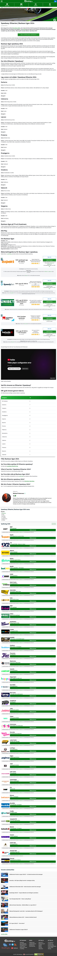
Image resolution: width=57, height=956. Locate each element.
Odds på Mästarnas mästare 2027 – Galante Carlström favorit (23, 917)
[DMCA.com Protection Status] (39, 954)
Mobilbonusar (32, 944)
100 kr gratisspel (13, 773)
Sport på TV (41, 942)
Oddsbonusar (31, 942)
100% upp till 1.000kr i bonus (15, 591)
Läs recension (21, 263)
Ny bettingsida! (13, 654)
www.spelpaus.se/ (48, 285)
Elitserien (4, 513)
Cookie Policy (50, 947)
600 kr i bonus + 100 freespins (15, 646)
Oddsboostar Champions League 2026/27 (18, 929)
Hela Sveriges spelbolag (21, 317)
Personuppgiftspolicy (52, 946)
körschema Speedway (29, 481)
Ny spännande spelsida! (14, 709)
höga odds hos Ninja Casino (15, 662)
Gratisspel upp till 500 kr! (14, 757)
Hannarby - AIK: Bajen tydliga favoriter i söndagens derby (22, 880)
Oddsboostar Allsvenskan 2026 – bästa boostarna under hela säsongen (25, 886)
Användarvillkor (51, 944)
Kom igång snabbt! (13, 812)
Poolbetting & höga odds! (14, 851)
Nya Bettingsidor (23, 943)
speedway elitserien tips (12, 466)
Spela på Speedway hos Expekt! (28, 35)
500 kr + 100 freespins (14, 796)
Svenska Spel (26, 323)
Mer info (49, 257)
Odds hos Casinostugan (14, 780)
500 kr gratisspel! (13, 528)
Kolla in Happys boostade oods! (16, 678)
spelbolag (9, 253)
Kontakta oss (50, 943)
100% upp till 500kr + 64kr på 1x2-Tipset (17, 544)
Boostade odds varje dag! (14, 741)
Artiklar (3, 520)
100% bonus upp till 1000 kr (15, 559)
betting (24, 29)
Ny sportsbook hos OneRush (15, 859)
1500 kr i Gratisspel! (13, 552)
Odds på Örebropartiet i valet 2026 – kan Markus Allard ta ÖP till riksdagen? (26, 911)
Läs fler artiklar (4, 934)
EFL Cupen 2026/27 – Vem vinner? (17, 923)
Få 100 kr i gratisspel (14, 836)
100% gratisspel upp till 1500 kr (21, 261)
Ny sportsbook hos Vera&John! (16, 733)
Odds (3, 514)
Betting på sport (42, 943)
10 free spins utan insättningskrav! (16, 694)
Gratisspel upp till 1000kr (14, 623)
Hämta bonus (49, 260)
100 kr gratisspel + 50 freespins (16, 804)
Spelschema (4, 518)
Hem (2, 7)
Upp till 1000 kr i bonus (14, 599)
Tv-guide (4, 517)
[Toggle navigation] (1, 1)
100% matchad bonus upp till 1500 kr (17, 536)
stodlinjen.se (46, 271)
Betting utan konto (23, 947)
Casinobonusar (32, 946)
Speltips (3, 516)
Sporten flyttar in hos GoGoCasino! (16, 725)
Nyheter (40, 946)
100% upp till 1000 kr (21, 283)
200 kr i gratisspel (13, 607)
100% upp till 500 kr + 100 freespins (22, 332)
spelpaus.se (49, 264)
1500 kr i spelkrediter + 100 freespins (17, 567)
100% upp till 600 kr (13, 749)
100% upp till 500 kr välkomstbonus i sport (22, 302)
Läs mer (53, 523)
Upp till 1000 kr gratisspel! (15, 615)
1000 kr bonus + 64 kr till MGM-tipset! (17, 638)
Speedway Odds (16, 28)
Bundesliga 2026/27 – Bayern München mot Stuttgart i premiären (23, 892)
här (49, 266)
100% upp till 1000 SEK (14, 717)
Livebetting (22, 948)
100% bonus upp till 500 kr (15, 820)
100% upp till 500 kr (13, 575)
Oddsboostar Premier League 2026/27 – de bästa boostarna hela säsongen (26, 874)
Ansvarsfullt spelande (29, 954)
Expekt (26, 275)
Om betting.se (50, 942)
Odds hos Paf (12, 788)
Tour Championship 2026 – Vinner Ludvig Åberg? (20, 898)
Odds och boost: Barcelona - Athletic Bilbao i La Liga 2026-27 (22, 905)
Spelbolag (22, 942)
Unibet (14, 309)
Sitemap (49, 948)
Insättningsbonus (32, 943)
